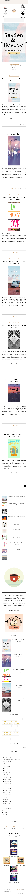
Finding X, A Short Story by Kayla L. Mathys (14, 380)
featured (14, 130)
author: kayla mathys (14, 75)
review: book (16, 723)
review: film (16, 734)
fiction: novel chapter (17, 719)
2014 (4, 817)
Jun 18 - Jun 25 (7, 772)
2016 (4, 814)
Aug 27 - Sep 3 (7, 757)
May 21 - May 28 (7, 779)
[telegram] (13, 252)
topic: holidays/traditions (17, 738)
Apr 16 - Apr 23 (7, 788)
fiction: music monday (12, 721)
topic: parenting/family (7, 734)
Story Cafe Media (18, 889)
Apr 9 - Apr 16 (7, 790)
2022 (4, 810)
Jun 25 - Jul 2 (6, 770)
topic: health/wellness (7, 732)
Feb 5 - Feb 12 (7, 806)
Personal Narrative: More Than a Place (14, 326)
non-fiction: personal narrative (9, 727)
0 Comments (23, 124)
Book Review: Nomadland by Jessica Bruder (14, 262)
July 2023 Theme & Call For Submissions (14, 435)
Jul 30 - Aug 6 (6, 761)
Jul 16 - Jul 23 (6, 765)
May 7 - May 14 (7, 783)
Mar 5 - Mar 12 (7, 799)
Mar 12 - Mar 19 (7, 797)
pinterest (6, 828)
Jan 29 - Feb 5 (7, 808)
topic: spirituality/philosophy (8, 730)
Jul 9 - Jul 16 (6, 766)
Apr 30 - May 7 (7, 785)
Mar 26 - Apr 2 (7, 794)
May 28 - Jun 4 (7, 777)
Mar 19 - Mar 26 (7, 796)
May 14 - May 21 (7, 781)
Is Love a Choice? (16, 529)
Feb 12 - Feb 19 (7, 805)
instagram (14, 828)
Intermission (16, 556)
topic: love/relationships (8, 723)
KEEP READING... (14, 118)
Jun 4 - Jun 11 (6, 775)
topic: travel (15, 732)
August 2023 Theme (14, 134)
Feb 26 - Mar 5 (7, 801)
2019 (4, 812)
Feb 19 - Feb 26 (7, 803)
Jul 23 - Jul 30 (6, 763)
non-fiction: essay (6, 738)
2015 (4, 816)
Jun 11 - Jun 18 (7, 774)
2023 (4, 755)
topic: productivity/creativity (15, 736)
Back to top (21, 893)
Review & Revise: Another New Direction (14, 80)
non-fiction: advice (20, 730)
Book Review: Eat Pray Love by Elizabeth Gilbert (14, 199)
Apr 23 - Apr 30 (7, 786)
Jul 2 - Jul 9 (6, 768)
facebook (22, 828)
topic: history (5, 736)
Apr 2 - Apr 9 (6, 792)
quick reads (14, 725)
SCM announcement (6, 725)
